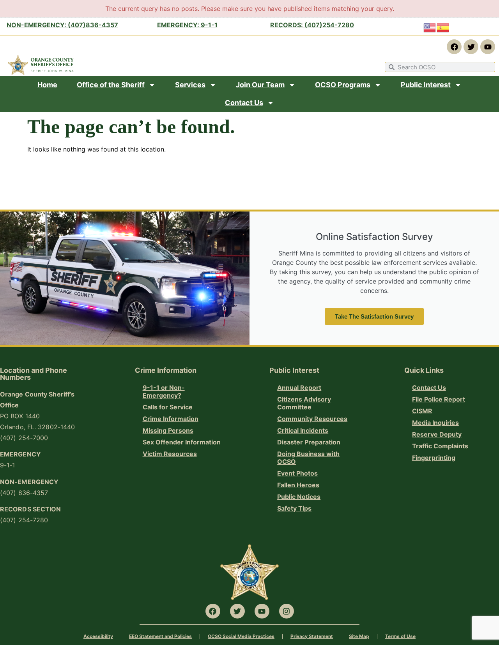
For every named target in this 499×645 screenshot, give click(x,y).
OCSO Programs (342, 85)
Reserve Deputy (437, 434)
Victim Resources (170, 454)
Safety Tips (294, 508)
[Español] (443, 27)
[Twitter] (471, 46)
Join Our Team (260, 85)
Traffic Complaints (440, 446)
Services (190, 85)
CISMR (422, 411)
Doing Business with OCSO (308, 457)
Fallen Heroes (298, 485)
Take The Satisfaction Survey (374, 316)
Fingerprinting (433, 458)
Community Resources (312, 419)
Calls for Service (168, 407)
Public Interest (426, 85)
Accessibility (98, 636)
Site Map (359, 636)
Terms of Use (400, 636)
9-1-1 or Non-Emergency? (164, 391)
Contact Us (244, 103)
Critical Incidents (302, 430)
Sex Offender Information (182, 442)
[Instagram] (286, 611)
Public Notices (298, 496)
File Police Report (438, 399)
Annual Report (299, 387)
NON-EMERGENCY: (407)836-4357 (62, 25)
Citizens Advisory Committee (304, 403)
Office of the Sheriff (111, 85)
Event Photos (297, 473)
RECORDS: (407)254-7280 (312, 25)
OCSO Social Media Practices (241, 636)
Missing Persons (168, 430)
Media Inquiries (435, 422)
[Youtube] (487, 46)
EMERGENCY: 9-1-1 (187, 25)
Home (47, 85)
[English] (430, 27)
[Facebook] (454, 46)
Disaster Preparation (308, 442)
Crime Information (170, 419)
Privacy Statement (311, 636)
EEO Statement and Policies (160, 636)
